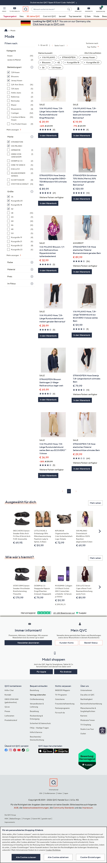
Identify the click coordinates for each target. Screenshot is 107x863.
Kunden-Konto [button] (67, 642)
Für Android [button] (65, 671)
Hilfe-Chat (9, 690)
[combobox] (49, 9)
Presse (7, 711)
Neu (22, 16)
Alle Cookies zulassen (26, 857)
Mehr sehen (95, 503)
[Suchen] (69, 9)
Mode (96, 16)
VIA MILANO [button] (48, 57)
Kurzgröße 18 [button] (72, 62)
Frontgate (26, 819)
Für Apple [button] (41, 671)
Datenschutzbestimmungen (36, 807)
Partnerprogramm (62, 708)
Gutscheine (60, 699)
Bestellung (34, 690)
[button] (4, 10)
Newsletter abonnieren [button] (28, 642)
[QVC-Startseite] (6, 30)
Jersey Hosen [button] (88, 57)
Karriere (83, 716)
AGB (16, 807)
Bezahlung (34, 711)
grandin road (46, 819)
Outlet (83, 733)
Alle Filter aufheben (92, 53)
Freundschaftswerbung (64, 703)
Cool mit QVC (49, 16)
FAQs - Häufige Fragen (39, 728)
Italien (59, 793)
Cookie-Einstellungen (90, 857)
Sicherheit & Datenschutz (40, 723)
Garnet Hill (36, 819)
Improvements (10, 822)
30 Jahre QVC (33, 16)
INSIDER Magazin (62, 690)
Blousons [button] (46, 62)
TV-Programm (61, 695)
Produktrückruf (11, 720)
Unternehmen (86, 690)
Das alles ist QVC (87, 695)
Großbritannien (49, 793)
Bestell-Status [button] (91, 642)
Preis (9, 276)
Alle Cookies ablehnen (58, 857)
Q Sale (87, 16)
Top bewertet (75, 16)
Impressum (87, 807)
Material (11, 269)
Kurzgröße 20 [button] (92, 62)
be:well (62, 16)
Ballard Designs (15, 819)
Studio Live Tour (87, 729)
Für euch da (60, 712)
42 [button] (58, 62)
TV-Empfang (85, 724)
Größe (10, 191)
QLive (7, 707)
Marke (10, 136)
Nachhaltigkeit (86, 699)
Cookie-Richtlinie (53, 850)
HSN (6, 819)
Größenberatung (37, 699)
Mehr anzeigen (13, 130)
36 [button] (43, 67)
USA (40, 793)
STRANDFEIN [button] (69, 57)
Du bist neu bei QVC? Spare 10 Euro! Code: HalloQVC (52, 2)
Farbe (10, 262)
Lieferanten (9, 716)
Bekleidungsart (14, 67)
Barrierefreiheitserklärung (91, 703)
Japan (66, 793)
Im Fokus (11, 283)
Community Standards (63, 807)
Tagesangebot (10, 16)
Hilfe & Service (36, 732)
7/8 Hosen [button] (56, 67)
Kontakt (8, 695)
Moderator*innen (87, 720)
